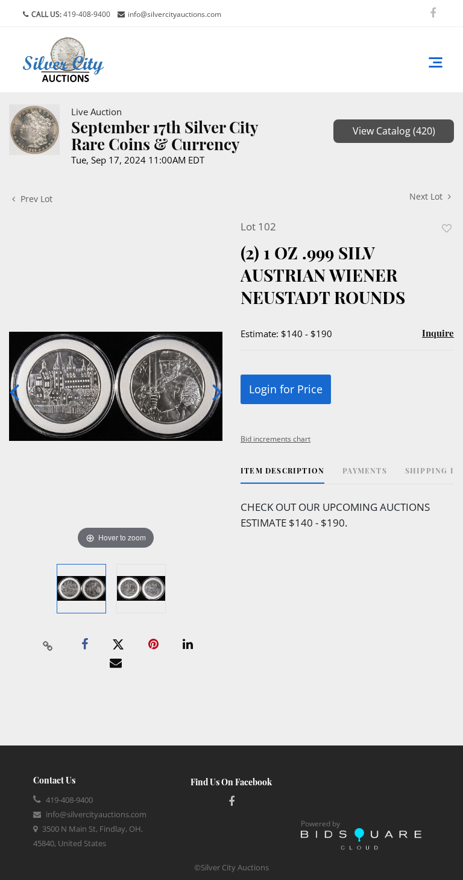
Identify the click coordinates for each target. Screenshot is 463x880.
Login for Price (286, 389)
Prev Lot (35, 198)
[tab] (282, 475)
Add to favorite (446, 228)
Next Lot (427, 196)
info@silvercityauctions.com (174, 14)
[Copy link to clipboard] (48, 645)
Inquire (438, 333)
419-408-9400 (85, 14)
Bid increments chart (275, 439)
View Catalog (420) (394, 131)
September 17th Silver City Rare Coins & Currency (164, 135)
